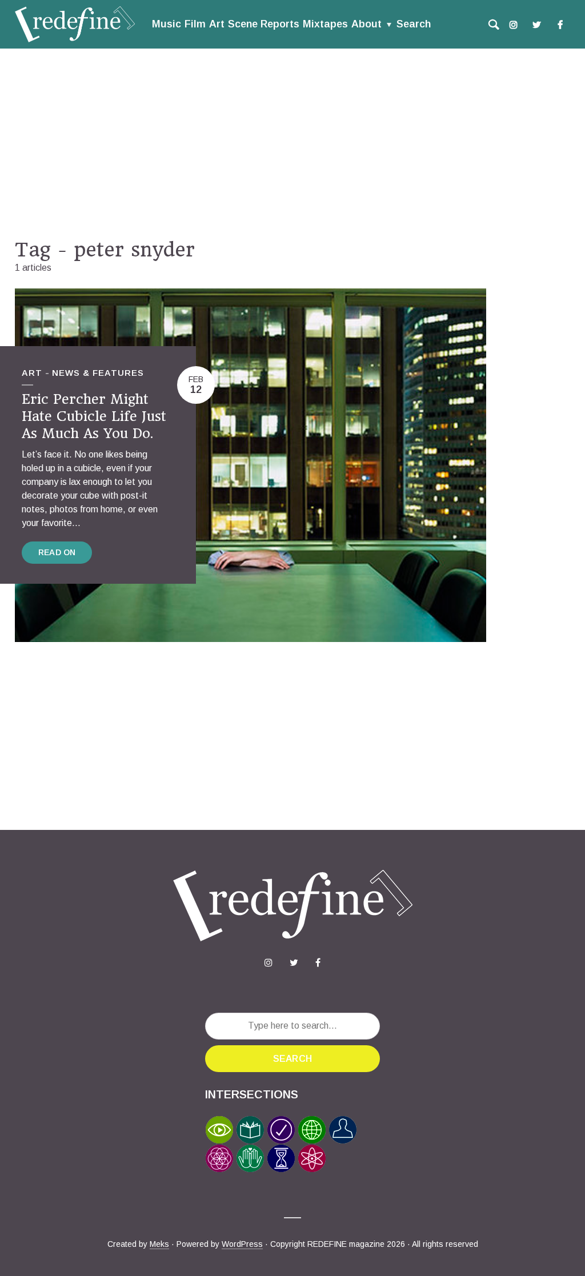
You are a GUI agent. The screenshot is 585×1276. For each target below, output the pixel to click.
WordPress (242, 1244)
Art (217, 24)
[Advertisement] (292, 143)
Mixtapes (325, 24)
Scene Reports (263, 24)
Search (413, 24)
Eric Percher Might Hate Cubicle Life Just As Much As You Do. (94, 416)
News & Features (98, 373)
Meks (159, 1244)
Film (195, 24)
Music (166, 24)
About (366, 24)
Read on (56, 552)
